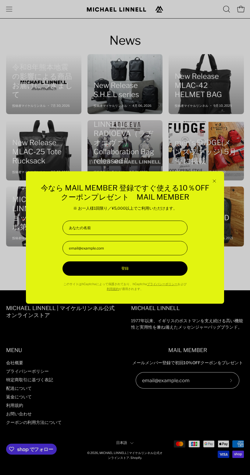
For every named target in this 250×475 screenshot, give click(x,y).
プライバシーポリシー (162, 284)
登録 (125, 268)
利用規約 (113, 289)
